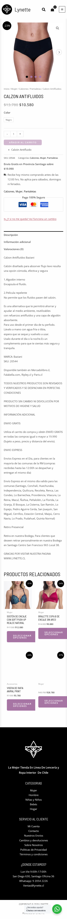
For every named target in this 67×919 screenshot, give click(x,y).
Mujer (14, 88)
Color (7, 112)
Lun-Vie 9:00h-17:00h (33, 871)
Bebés (33, 804)
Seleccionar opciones (22, 636)
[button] (44, 10)
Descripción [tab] (11, 235)
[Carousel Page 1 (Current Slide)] (27, 77)
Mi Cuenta (34, 826)
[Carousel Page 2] (31, 77)
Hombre (33, 795)
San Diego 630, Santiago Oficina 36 (33, 876)
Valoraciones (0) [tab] (14, 249)
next (59, 52)
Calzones (23, 88)
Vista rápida (18, 606)
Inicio (6, 88)
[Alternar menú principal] (62, 9)
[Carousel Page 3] (36, 77)
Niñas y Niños (33, 799)
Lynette (23, 9)
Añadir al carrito (23, 142)
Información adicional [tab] (17, 242)
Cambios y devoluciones (33, 840)
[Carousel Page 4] (40, 77)
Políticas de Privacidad (33, 849)
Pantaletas (35, 88)
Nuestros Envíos (33, 835)
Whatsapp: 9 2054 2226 (33, 881)
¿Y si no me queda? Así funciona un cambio (30, 219)
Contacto (33, 831)
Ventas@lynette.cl (33, 885)
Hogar (33, 809)
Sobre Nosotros (33, 845)
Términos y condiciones (34, 854)
